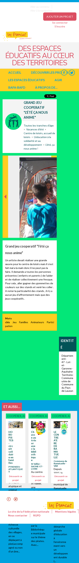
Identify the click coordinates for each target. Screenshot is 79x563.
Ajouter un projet (59, 16)
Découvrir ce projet (15, 478)
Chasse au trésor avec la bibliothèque (33, 446)
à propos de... (46, 87)
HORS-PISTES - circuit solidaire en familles (11, 447)
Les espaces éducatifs (26, 80)
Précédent (5, 232)
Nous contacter (17, 515)
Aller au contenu (39, 6)
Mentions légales (65, 511)
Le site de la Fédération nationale (28, 511)
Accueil (14, 72)
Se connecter (60, 22)
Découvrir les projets (50, 72)
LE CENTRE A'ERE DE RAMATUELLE (56, 444)
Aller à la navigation (41, 10)
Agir (58, 80)
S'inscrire (60, 26)
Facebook (64, 72)
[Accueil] (14, 40)
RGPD (37, 515)
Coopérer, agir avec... (13, 121)
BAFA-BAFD (16, 87)
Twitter (71, 72)
